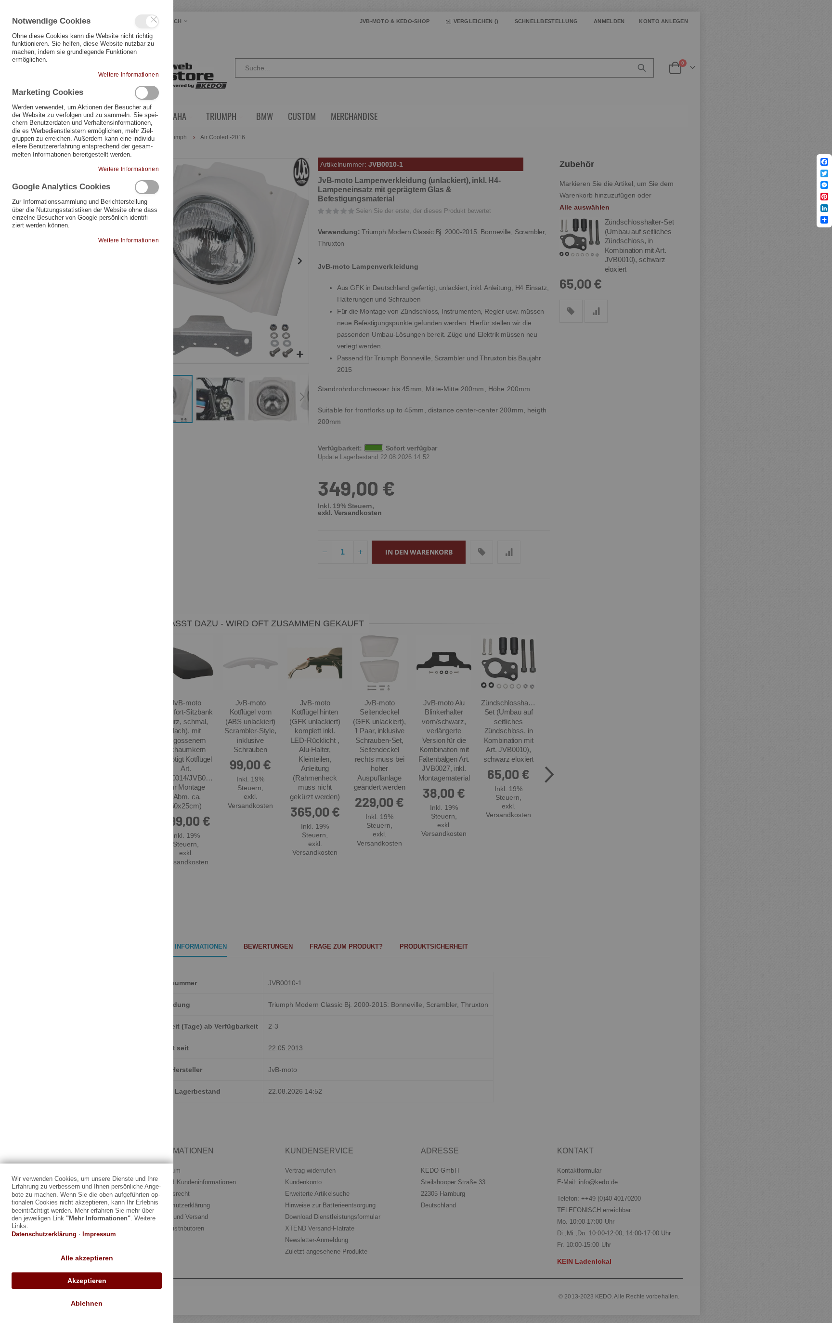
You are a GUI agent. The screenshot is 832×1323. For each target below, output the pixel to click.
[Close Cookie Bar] (154, 20)
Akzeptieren (86, 1280)
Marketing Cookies (147, 93)
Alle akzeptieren (87, 1258)
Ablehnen (87, 1303)
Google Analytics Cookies (147, 187)
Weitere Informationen (128, 74)
